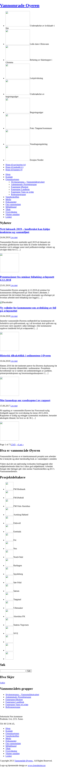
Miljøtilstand (11, 207)
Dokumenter (11, 202)
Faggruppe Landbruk (20, 189)
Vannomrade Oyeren (19, 5)
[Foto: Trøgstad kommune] (18, 128)
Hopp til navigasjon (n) (16, 165)
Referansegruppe (18, 194)
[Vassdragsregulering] (18, 144)
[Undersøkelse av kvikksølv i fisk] (18, 25)
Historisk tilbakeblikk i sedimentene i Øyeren (25, 355)
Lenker (9, 217)
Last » (21, 444)
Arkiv (2, 683)
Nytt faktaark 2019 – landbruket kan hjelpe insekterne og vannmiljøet (25, 231)
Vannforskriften (12, 197)
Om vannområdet (13, 204)
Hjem (8, 174)
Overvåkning (11, 212)
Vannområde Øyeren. (23, 761)
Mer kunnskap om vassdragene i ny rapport (25, 400)
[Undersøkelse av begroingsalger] (18, 94)
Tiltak (8, 209)
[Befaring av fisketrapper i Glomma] (18, 60)
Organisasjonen (12, 179)
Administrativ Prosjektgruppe (24, 184)
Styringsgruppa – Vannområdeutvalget (28, 182)
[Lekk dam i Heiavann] (18, 44)
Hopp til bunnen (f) (14, 170)
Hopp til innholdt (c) (14, 167)
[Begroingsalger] (18, 112)
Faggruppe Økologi (19, 187)
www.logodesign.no (37, 765)
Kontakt (9, 177)
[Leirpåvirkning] (18, 78)
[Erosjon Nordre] (18, 160)
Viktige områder (13, 214)
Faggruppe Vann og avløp (22, 192)
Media (8, 199)
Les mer (14, 237)
